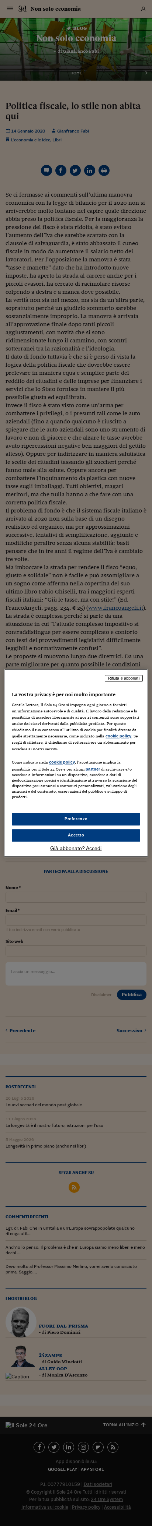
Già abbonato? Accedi (75, 848)
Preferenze (76, 819)
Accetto (76, 835)
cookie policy (118, 736)
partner (93, 769)
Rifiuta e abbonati (123, 678)
